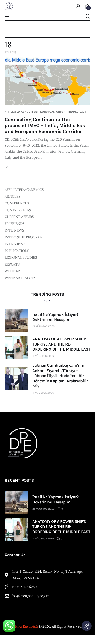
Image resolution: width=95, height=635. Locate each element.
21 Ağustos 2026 (43, 326)
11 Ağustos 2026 (43, 356)
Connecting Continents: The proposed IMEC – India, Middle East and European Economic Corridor (46, 125)
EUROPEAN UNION (52, 111)
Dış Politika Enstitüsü (21, 626)
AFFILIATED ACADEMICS (21, 111)
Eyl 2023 (10, 52)
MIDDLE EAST (77, 111)
